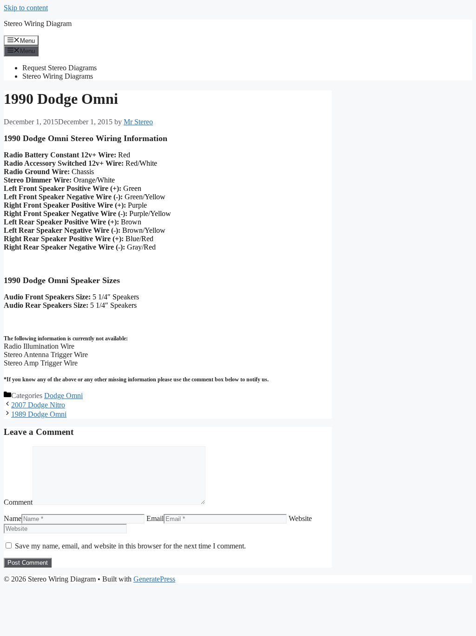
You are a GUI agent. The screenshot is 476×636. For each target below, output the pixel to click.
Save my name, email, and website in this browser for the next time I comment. (130, 546)
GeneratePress (154, 579)
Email (155, 518)
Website (300, 518)
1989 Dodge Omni (38, 414)
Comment (18, 502)
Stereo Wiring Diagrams (57, 76)
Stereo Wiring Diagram (38, 23)
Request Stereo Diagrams (59, 68)
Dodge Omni (63, 395)
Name (12, 518)
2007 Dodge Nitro (38, 405)
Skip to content (26, 8)
